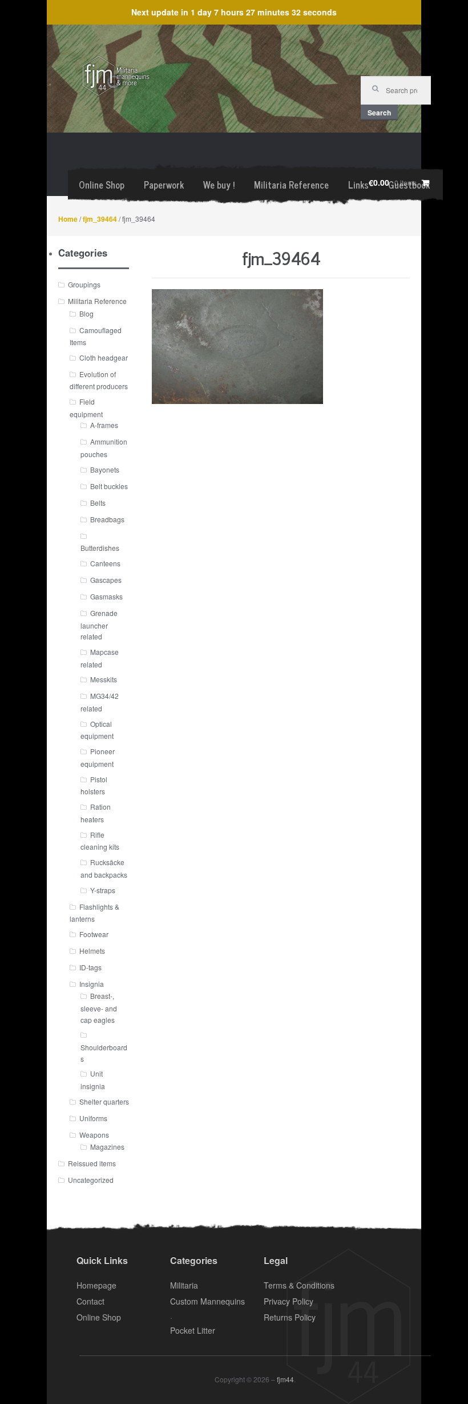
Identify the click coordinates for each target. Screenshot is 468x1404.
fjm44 (285, 1379)
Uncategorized (91, 1180)
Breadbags (107, 519)
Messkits (103, 679)
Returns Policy (290, 1317)
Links (358, 184)
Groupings (84, 284)
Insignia (91, 984)
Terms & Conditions (299, 1285)
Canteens (105, 563)
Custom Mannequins (207, 1301)
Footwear (93, 934)
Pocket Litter (192, 1330)
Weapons (94, 1134)
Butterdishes (99, 548)
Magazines (107, 1146)
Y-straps (102, 890)
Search (379, 112)
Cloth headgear (103, 357)
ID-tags (90, 967)
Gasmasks (106, 596)
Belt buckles (109, 486)
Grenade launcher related (99, 624)
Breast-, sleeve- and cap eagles (98, 1007)
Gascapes (106, 580)
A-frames (104, 425)
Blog (86, 313)
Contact (90, 1301)
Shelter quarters (104, 1101)
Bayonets (104, 469)
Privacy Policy (288, 1301)
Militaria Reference (291, 184)
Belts (98, 502)
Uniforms (93, 1118)
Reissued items (92, 1163)
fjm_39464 (100, 219)
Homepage (96, 1285)
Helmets (92, 950)
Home (68, 219)
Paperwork (164, 184)
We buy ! (219, 184)
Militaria (184, 1285)
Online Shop (101, 184)
